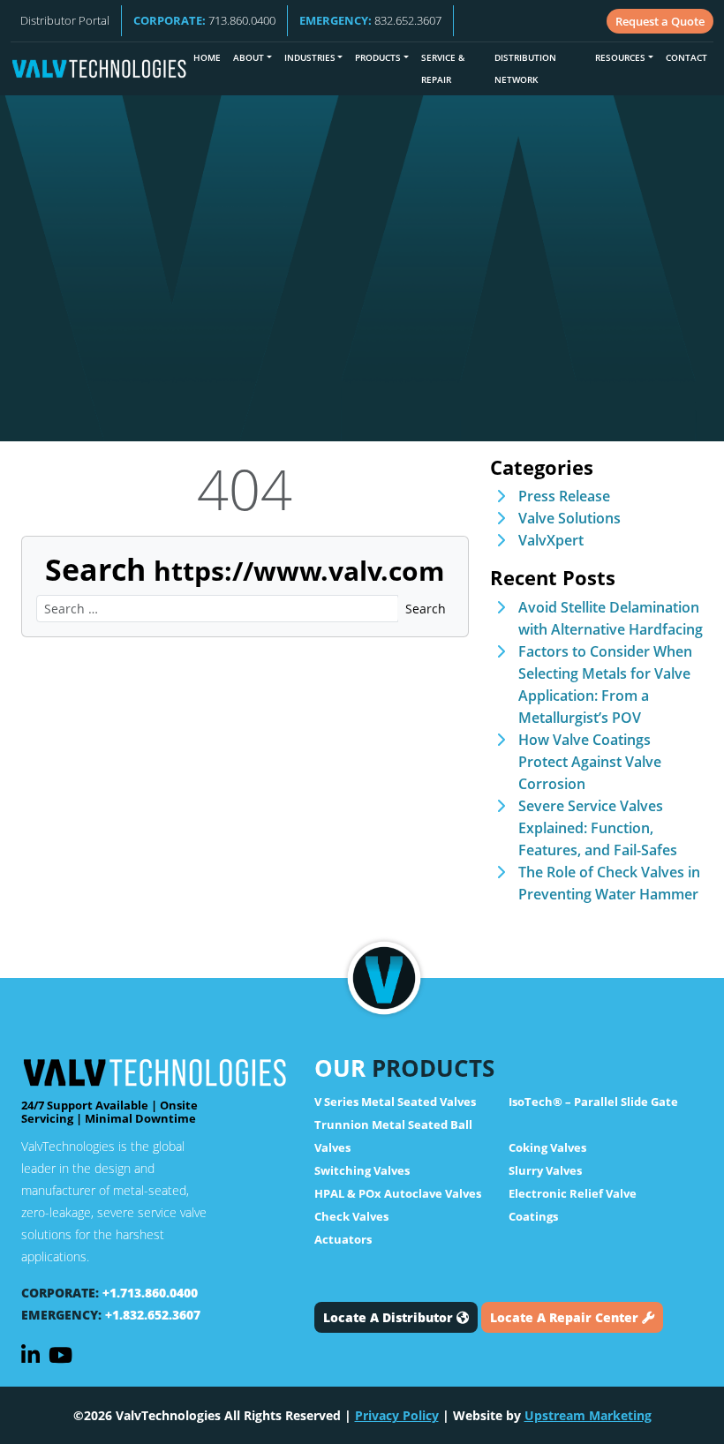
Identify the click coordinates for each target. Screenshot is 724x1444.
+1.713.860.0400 (150, 1292)
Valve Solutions (569, 518)
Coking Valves (547, 1147)
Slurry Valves (545, 1170)
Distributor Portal (64, 20)
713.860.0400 (204, 20)
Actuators (343, 1239)
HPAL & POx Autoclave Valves (397, 1193)
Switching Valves (362, 1170)
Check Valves (351, 1216)
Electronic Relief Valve (573, 1193)
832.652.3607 (370, 20)
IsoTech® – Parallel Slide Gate (593, 1101)
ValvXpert (551, 540)
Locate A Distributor (389, 1317)
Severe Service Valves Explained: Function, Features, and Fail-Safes (597, 828)
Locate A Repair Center (566, 1317)
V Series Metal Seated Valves (395, 1101)
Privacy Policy (397, 1415)
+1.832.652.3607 (152, 1314)
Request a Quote (660, 21)
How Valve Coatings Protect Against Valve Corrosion (589, 761)
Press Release (564, 496)
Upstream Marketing (588, 1415)
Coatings (533, 1216)
